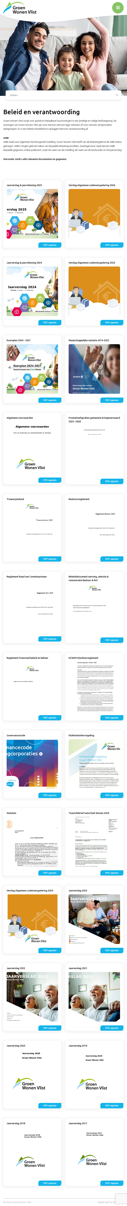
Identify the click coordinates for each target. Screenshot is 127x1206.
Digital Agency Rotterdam (111, 1202)
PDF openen (49, 245)
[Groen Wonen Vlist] (19, 7)
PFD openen (49, 480)
